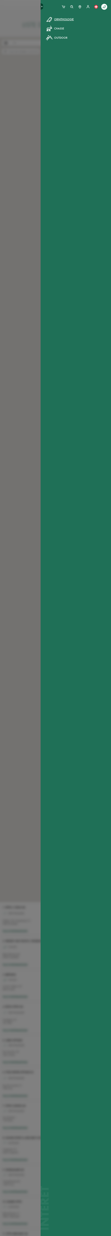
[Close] (85, 25)
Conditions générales (47, 63)
